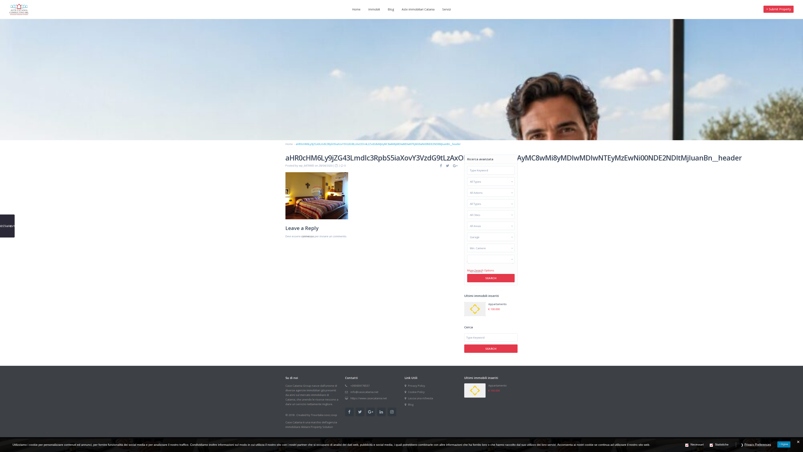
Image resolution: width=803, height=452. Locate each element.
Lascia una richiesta (420, 398)
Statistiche (722, 444)
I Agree (784, 444)
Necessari (697, 444)
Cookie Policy (416, 392)
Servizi (446, 9)
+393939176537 (360, 386)
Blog (391, 9)
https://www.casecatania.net (368, 398)
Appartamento (497, 304)
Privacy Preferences (757, 444)
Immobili (374, 9)
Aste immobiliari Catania (418, 9)
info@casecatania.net (364, 392)
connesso (307, 236)
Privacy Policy (416, 386)
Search (490, 278)
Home (356, 9)
